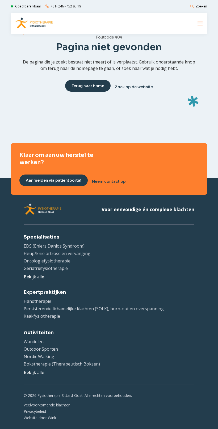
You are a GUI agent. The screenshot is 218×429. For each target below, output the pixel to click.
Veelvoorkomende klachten (47, 404)
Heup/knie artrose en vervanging (57, 253)
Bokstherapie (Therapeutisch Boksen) (62, 364)
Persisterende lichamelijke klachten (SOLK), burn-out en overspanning (94, 309)
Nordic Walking (39, 356)
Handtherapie (37, 301)
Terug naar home (88, 85)
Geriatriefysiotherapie (46, 268)
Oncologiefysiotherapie (47, 261)
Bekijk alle (34, 277)
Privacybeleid (35, 411)
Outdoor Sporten (41, 349)
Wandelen (34, 342)
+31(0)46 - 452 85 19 (66, 6)
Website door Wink (40, 417)
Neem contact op (109, 181)
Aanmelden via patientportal (53, 180)
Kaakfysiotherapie (42, 316)
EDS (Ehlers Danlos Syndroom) (54, 246)
